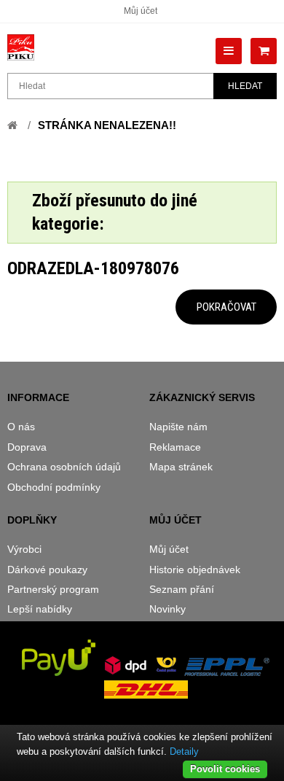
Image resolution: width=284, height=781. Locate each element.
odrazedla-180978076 (93, 268)
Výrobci (24, 549)
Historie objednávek (194, 569)
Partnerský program (53, 589)
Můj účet (140, 11)
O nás (21, 426)
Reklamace (175, 447)
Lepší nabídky (39, 609)
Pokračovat (226, 307)
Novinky (167, 609)
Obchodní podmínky (53, 487)
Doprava (27, 447)
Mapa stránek (181, 467)
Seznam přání (181, 589)
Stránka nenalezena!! (107, 125)
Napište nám (178, 426)
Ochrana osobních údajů (64, 467)
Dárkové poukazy (47, 569)
